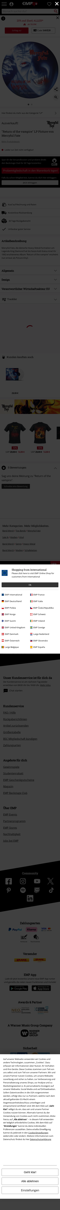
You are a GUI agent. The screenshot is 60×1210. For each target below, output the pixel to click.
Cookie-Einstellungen (38, 1132)
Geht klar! (30, 1172)
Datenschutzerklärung (40, 1139)
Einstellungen (30, 1190)
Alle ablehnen (30, 1181)
